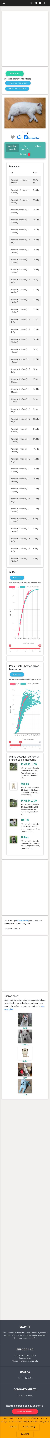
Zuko (25, 1028)
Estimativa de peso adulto (25, 1355)
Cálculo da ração (25, 1378)
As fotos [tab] (25, 154)
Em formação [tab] (25, 147)
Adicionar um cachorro (18, 83)
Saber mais (28, 1427)
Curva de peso (25, 1358)
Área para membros (25, 1411)
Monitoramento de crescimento (25, 1361)
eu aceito (25, 1434)
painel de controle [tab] (12, 147)
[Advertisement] (25, 39)
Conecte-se (22, 920)
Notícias (15, 73)
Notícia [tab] (38, 146)
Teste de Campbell (25, 1395)
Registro (17, 578)
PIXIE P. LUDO (29, 764)
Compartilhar (33, 138)
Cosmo (25, 1044)
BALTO (25, 820)
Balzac (25, 837)
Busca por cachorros (18, 88)
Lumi (25, 1094)
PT (44, 3)
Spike (25, 1061)
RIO (25, 1078)
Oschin (25, 783)
